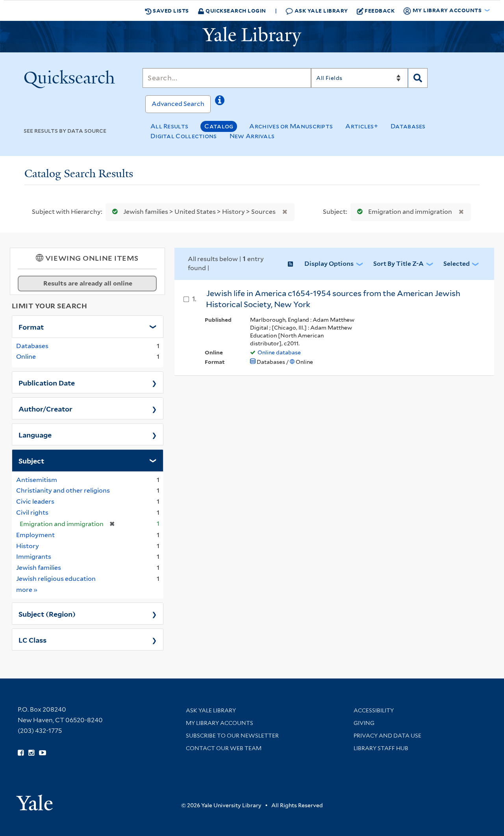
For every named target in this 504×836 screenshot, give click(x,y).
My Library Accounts (219, 723)
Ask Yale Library (320, 10)
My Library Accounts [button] (447, 10)
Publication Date (47, 382)
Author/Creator (45, 408)
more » (27, 589)
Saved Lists (170, 10)
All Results (169, 126)
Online (26, 356)
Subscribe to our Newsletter (232, 735)
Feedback (380, 10)
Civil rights (32, 512)
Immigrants (33, 556)
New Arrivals (252, 136)
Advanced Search (178, 104)
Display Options (329, 263)
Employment (35, 535)
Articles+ (361, 126)
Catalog (218, 126)
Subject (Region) (47, 613)
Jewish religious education (56, 578)
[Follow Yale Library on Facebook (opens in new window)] (21, 752)
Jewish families (38, 567)
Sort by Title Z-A (398, 263)
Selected (456, 263)
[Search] (418, 78)
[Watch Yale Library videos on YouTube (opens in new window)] (42, 752)
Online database (279, 352)
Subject (31, 460)
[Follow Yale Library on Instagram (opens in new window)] (31, 752)
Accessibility (374, 710)
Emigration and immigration (410, 211)
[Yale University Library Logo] (252, 36)
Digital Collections (183, 136)
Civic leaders (35, 501)
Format (31, 326)
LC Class (32, 639)
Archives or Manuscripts (291, 126)
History (27, 546)
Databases (408, 126)
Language (35, 434)
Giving (364, 723)
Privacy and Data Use (387, 735)
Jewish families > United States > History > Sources (199, 211)
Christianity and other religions (63, 490)
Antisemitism (36, 480)
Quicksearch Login (235, 10)
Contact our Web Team (223, 748)
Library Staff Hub (381, 748)
